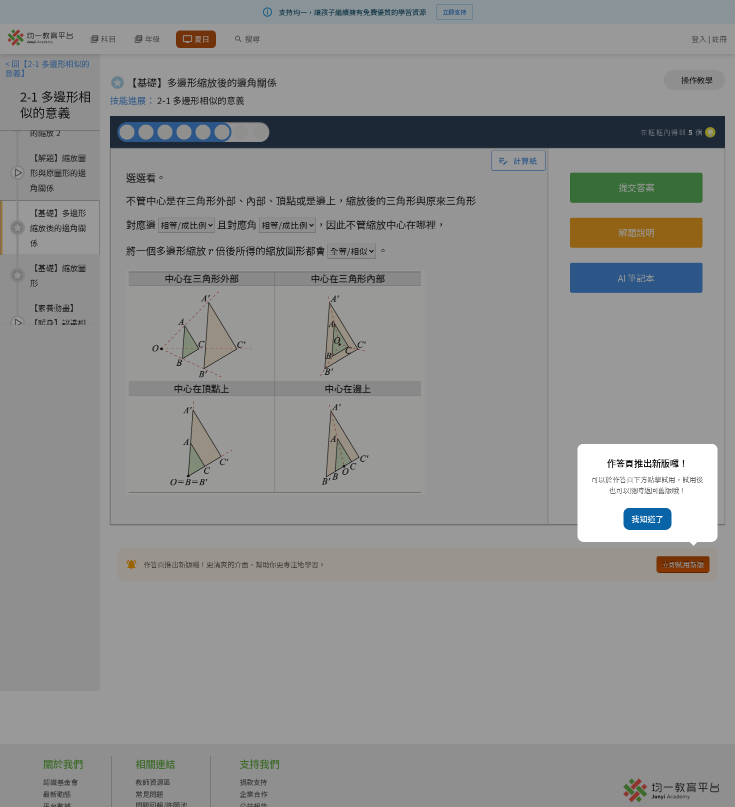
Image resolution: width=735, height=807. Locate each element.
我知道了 (648, 519)
